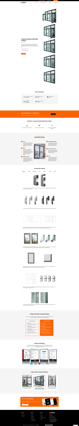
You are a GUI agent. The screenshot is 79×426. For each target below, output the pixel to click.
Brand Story (23, 415)
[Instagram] (50, 425)
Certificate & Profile (43, 417)
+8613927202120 (52, 416)
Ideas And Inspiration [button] (43, 2)
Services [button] (50, 2)
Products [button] (36, 2)
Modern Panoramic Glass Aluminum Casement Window (39, 388)
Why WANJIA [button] (56, 2)
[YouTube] (49, 425)
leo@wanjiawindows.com (53, 417)
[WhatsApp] (45, 425)
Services (23, 416)
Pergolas (32, 416)
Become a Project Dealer (42, 0)
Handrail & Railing (33, 420)
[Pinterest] (52, 425)
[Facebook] (48, 425)
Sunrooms (32, 417)
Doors (32, 415)
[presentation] (27, 381)
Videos (41, 415)
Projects (42, 416)
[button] (49, 16)
